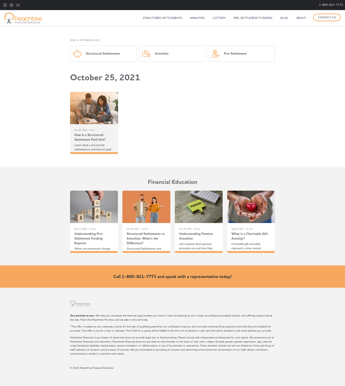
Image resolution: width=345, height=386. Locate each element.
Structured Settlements (162, 18)
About (301, 18)
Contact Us (327, 17)
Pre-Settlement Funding (253, 18)
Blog (284, 18)
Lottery (219, 18)
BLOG (73, 40)
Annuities (197, 18)
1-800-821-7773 (331, 5)
